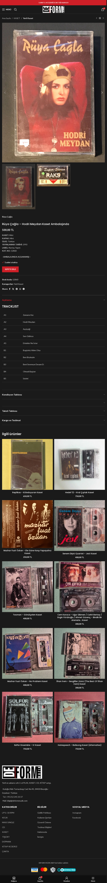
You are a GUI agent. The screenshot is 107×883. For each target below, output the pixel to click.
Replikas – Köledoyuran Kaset (27, 492)
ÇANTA (5, 851)
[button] (5, 92)
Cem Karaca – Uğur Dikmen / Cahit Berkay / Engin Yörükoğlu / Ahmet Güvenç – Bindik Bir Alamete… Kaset (79, 617)
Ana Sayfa (6, 18)
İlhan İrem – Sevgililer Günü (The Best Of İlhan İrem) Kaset (79, 682)
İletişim (40, 837)
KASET (17, 18)
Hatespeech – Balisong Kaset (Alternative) (79, 745)
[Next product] (103, 18)
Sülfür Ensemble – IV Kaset (27, 745)
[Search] (15, 9)
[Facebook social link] (9, 289)
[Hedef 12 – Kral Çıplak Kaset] (79, 464)
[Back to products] (100, 18)
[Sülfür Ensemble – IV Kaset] (27, 717)
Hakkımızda (42, 832)
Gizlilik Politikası (44, 813)
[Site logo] (53, 9)
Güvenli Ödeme (44, 822)
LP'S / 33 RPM (8, 813)
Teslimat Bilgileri (44, 827)
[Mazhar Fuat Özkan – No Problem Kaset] (27, 653)
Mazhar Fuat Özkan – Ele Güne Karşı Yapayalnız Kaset (27, 552)
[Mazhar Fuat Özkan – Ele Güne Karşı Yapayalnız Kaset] (27, 524)
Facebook (76, 817)
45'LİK (5, 817)
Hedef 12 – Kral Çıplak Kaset (79, 492)
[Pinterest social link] (17, 289)
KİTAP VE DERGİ (9, 846)
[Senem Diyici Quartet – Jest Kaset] (79, 525)
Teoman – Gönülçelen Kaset (27, 614)
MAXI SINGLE (8, 822)
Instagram (76, 813)
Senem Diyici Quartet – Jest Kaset (80, 553)
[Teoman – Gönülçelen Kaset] (27, 586)
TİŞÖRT (6, 837)
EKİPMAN (6, 841)
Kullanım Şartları (44, 817)
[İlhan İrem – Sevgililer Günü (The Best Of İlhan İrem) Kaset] (79, 653)
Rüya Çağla (7, 217)
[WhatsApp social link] (20, 289)
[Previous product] (96, 18)
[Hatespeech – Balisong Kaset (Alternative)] (79, 717)
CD (3, 827)
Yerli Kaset (28, 18)
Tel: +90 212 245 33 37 (13, 797)
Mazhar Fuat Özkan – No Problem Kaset (27, 681)
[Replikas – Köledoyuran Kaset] (27, 464)
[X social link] (13, 289)
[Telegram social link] (23, 289)
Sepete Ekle (10, 269)
